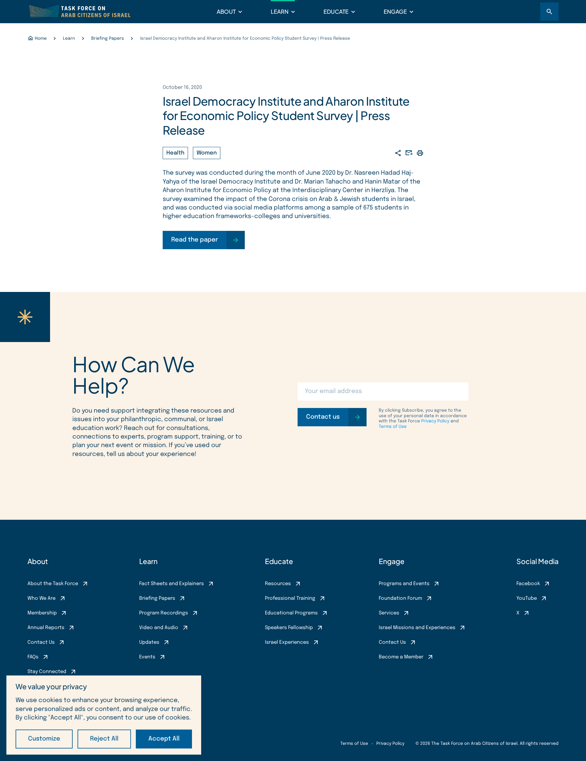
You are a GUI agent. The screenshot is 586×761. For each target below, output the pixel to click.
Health (175, 153)
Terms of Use (393, 426)
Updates (149, 642)
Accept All (163, 739)
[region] (103, 715)
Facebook (528, 583)
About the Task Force (52, 583)
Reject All (104, 739)
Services (389, 613)
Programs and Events (404, 583)
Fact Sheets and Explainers (171, 583)
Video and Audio (158, 627)
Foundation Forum (400, 598)
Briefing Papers (157, 598)
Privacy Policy (435, 421)
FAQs (32, 657)
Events (147, 657)
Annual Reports (45, 627)
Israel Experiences (287, 642)
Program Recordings (163, 613)
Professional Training (290, 598)
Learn (279, 11)
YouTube (526, 598)
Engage (395, 11)
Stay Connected (46, 671)
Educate (336, 11)
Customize (44, 739)
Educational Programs (291, 613)
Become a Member (401, 657)
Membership (42, 613)
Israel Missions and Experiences (417, 627)
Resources (278, 583)
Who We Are (41, 598)
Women (207, 153)
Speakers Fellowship (289, 627)
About (226, 11)
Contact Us (41, 642)
